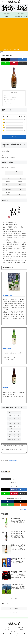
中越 (9, 479)
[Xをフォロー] (20, 501)
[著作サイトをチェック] (7, 501)
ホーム (7, 627)
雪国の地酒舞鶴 (13, 460)
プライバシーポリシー (7, 629)
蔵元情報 (7, 101)
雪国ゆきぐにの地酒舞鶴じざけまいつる (14, 97)
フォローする (5, 471)
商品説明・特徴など (10, 99)
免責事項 (21, 629)
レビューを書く (14, 136)
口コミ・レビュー (9, 95)
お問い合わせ (14, 631)
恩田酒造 (4, 479)
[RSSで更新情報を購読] (20, 504)
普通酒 (14, 479)
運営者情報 (20, 627)
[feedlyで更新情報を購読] (7, 504)
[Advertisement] (13, 33)
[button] (22, 63)
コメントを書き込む (14, 608)
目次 (12, 92)
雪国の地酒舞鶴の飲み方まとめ (12, 103)
